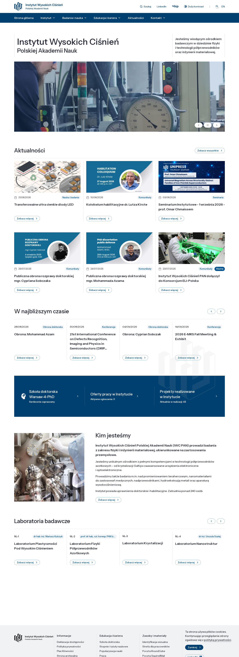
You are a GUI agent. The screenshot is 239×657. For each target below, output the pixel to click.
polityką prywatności (217, 640)
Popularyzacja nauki (111, 651)
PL (217, 6)
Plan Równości (65, 651)
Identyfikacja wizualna (155, 642)
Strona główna (24, 18)
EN (223, 6)
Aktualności (136, 18)
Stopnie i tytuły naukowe (114, 646)
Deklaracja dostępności (70, 642)
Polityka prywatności (69, 646)
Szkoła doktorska (110, 642)
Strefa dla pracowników (156, 646)
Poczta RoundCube (153, 651)
